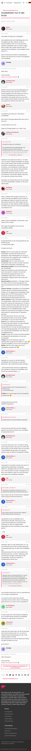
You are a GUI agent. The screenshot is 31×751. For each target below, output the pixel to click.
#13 (29, 484)
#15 (29, 541)
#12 (29, 462)
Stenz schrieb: (5, 142)
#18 (29, 628)
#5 (29, 193)
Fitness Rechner (9, 721)
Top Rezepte (8, 716)
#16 (29, 569)
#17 (29, 611)
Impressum (7, 731)
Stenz (3, 21)
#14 (29, 506)
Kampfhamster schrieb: (8, 417)
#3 (29, 111)
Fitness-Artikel (8, 718)
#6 (29, 217)
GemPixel (11, 743)
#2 (29, 87)
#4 (29, 138)
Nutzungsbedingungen (11, 728)
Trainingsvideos (9, 714)
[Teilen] (27, 34)
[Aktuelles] (23, 2)
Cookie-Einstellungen (10, 735)
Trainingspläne (8, 711)
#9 (29, 381)
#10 (29, 414)
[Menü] (2, 3)
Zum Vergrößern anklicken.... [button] (16, 155)
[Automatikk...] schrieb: (8, 487)
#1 (29, 33)
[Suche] (27, 2)
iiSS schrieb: (5, 384)
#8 (29, 357)
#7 (29, 238)
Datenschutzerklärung (11, 733)
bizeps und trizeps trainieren (9, 77)
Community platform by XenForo (13, 749)
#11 (29, 442)
